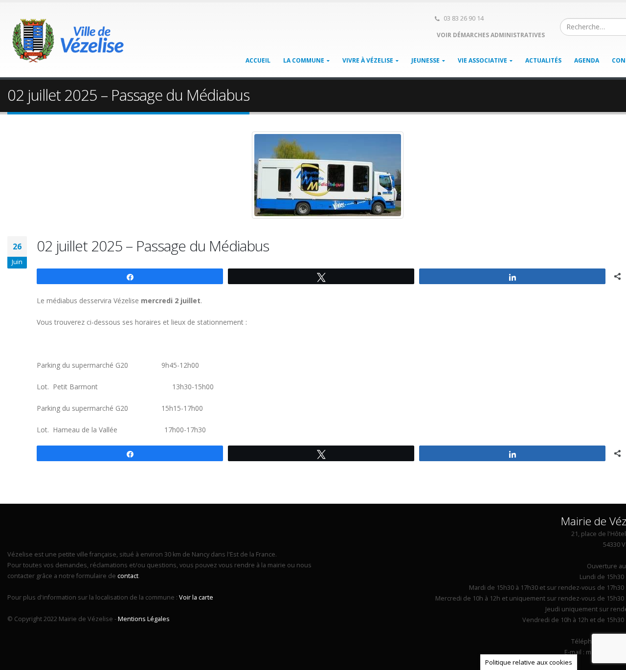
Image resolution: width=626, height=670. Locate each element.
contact (127, 576)
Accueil (258, 60)
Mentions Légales (144, 619)
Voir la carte (196, 597)
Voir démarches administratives (490, 35)
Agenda (586, 60)
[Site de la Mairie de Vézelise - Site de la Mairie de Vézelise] (68, 40)
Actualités (543, 60)
